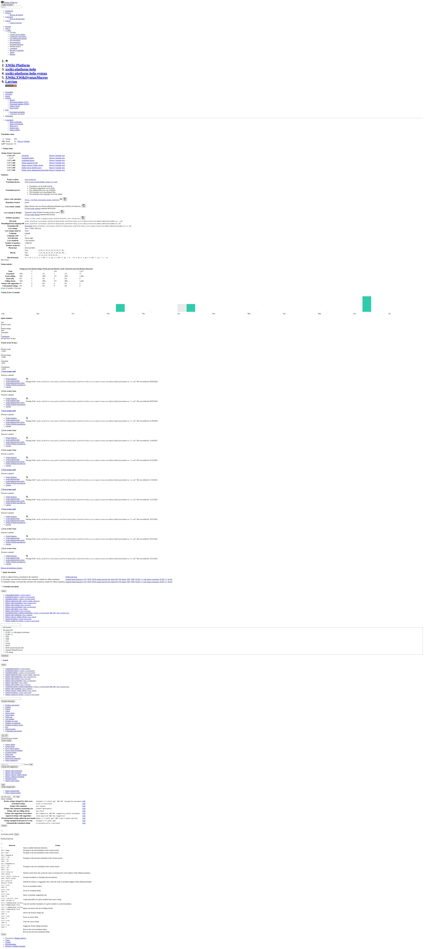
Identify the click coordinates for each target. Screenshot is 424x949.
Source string (9, 713)
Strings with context (12, 781)
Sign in (7, 29)
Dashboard (9, 11)
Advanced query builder (9, 738)
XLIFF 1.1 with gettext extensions (147, 579)
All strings (25, 155)
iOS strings (122, 579)
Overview (8, 94)
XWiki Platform (17, 65)
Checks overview (16, 23)
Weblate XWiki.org (10, 2)
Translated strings (28, 158)
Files (7, 110)
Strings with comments (13, 773)
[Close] (2, 830)
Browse (20, 141)
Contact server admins (17, 34)
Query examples (6, 799)
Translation (9, 92)
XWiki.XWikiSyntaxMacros (26, 77)
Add (31, 764)
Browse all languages (17, 19)
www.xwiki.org (30, 179)
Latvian (11, 81)
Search (7, 96)
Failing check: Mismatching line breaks (35, 170)
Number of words (11, 721)
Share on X (14, 126)
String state (9, 754)
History (12, 100)
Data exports (14, 108)
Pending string (10, 756)
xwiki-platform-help (20, 69)
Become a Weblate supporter (15, 946)
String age (8, 717)
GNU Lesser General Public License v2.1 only (41, 182)
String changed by (11, 760)
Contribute (13, 48)
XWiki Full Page (71, 577)
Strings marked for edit (30, 163)
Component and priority (13, 731)
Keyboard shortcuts (16, 44)
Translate (26, 141)
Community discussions (18, 36)
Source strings (10, 744)
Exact (26, 764)
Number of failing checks (14, 725)
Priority (7, 709)
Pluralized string (11, 779)
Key (6, 727)
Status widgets (15, 130)
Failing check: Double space (31, 168)
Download (28, 226)
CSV (85, 579)
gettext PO (114, 579)
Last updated (9, 719)
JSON (89, 579)
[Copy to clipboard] (65, 199)
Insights (8, 98)
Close (16, 834)
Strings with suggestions (13, 771)
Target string (9, 715)
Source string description (14, 750)
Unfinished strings (28, 160)
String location (10, 729)
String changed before (13, 793)
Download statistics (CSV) (19, 102)
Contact (8, 942)
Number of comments (12, 723)
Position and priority (12, 705)
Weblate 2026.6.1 (20, 938)
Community (9, 120)
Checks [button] (7, 21)
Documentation (15, 42)
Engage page (14, 128)
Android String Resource (74, 579)
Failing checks (15, 106)
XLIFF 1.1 (163, 579)
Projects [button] (8, 13)
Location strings (10, 752)
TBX (128, 579)
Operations (9, 116)
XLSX (170, 579)
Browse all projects (16, 15)
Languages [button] (9, 17)
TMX (133, 579)
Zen (63, 155)
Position (8, 707)
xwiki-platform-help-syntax (26, 73)
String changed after (12, 791)
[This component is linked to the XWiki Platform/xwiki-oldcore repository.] (61, 200)
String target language (13, 758)
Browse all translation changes (11, 568)
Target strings (10, 746)
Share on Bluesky (16, 122)
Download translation (17, 112)
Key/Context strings (12, 748)
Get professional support (18, 38)
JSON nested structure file (101, 579)
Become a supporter (17, 50)
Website (12, 54)
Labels (7, 711)
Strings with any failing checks (32, 165)
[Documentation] (1, 148)
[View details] (27, 380)
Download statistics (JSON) (19, 104)
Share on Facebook (16, 124)
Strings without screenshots (14, 777)
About (12, 52)
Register (8, 27)
